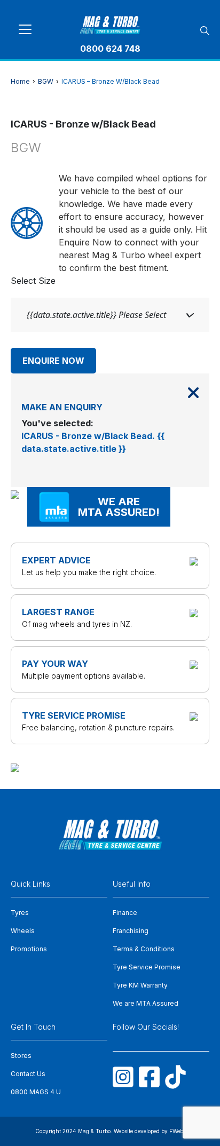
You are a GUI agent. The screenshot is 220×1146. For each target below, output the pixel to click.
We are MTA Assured (145, 1003)
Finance (125, 913)
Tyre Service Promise (146, 967)
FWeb (176, 1131)
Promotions (29, 949)
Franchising (130, 931)
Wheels (23, 931)
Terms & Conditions (144, 949)
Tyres (20, 913)
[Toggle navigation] (25, 29)
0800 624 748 (110, 48)
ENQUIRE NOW (53, 360)
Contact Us (28, 1074)
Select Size (33, 280)
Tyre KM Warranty (140, 985)
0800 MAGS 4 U (36, 1092)
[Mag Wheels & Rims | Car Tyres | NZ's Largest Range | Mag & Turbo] (110, 23)
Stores (21, 1056)
